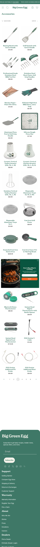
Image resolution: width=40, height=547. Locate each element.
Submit (29, 279)
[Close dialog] (38, 260)
